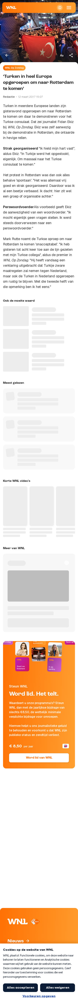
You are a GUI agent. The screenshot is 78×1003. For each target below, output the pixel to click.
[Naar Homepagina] (11, 7)
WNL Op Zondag (14, 67)
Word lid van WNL (39, 757)
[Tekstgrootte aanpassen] (62, 55)
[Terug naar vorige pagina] (7, 55)
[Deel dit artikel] (71, 55)
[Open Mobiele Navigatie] (69, 8)
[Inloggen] (60, 8)
